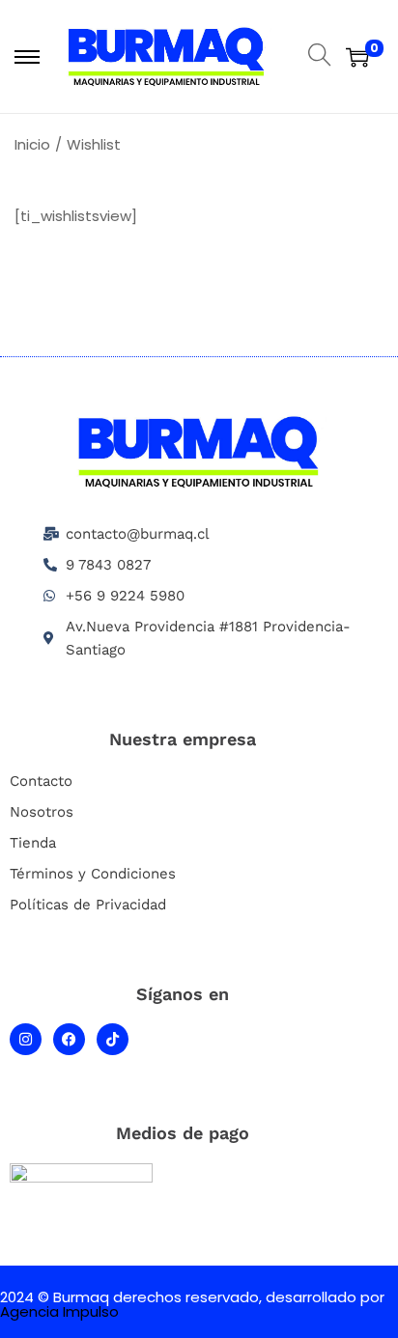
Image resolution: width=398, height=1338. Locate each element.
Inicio (32, 144)
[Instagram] (26, 1039)
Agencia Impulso (59, 1311)
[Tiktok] (112, 1039)
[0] (357, 57)
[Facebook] (69, 1039)
